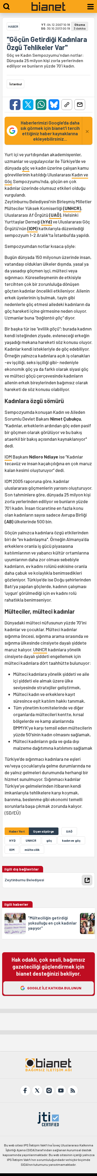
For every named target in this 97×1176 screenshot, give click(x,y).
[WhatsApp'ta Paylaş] (41, 104)
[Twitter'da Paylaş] (28, 104)
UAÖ (69, 831)
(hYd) (46, 221)
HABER (13, 26)
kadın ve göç (71, 840)
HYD (12, 840)
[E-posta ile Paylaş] (79, 104)
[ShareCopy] (66, 104)
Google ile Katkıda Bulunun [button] (54, 988)
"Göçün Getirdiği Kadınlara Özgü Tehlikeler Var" (47, 43)
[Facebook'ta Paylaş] (15, 104)
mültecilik (32, 849)
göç (25, 167)
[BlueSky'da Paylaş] (53, 104)
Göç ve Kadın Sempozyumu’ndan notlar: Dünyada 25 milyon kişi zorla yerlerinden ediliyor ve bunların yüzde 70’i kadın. (45, 60)
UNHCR (40, 649)
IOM (8, 456)
